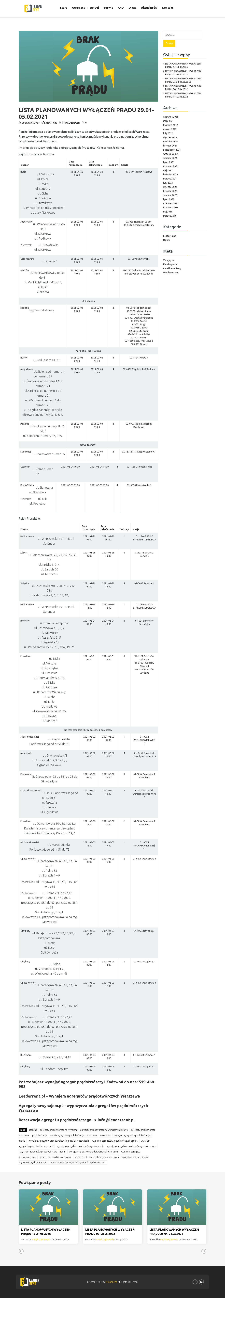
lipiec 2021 (168, 162)
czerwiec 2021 (170, 166)
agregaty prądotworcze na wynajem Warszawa (104, 1130)
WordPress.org (171, 272)
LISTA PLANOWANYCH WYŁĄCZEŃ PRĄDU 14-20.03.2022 (183, 95)
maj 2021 (167, 170)
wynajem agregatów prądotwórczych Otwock (80, 1146)
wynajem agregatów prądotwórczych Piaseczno (131, 1146)
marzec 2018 (170, 215)
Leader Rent (50, 122)
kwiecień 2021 (170, 174)
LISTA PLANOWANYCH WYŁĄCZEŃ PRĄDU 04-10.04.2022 (183, 88)
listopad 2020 (170, 191)
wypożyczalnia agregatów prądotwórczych (97, 1157)
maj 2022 (167, 121)
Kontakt (167, 7)
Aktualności (149, 7)
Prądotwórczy (39, 1135)
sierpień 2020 (170, 195)
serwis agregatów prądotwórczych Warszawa (73, 1135)
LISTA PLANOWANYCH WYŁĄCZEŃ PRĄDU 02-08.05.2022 (183, 73)
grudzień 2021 (170, 141)
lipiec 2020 (168, 199)
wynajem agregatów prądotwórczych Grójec (115, 1140)
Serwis (108, 7)
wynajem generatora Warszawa (55, 1157)
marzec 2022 (170, 129)
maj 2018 (167, 211)
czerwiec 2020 (170, 203)
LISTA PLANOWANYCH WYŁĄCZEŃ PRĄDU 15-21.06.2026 (183, 65)
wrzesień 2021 (171, 154)
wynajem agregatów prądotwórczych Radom (42, 1151)
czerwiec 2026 (170, 116)
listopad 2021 (170, 145)
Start (63, 7)
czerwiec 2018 (170, 207)
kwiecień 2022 (170, 125)
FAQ (121, 7)
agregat (33, 1130)
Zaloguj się (168, 260)
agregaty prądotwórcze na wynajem (58, 1130)
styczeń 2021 (170, 187)
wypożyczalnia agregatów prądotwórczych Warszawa (78, 1162)
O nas (132, 7)
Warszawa (105, 1135)
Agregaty (78, 7)
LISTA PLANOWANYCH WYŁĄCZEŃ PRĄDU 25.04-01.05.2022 (183, 80)
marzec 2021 (170, 178)
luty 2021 (168, 182)
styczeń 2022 (170, 137)
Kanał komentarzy (172, 268)
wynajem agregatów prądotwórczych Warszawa (93, 1151)
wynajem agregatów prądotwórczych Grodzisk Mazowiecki (59, 1140)
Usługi (94, 7)
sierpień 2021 (170, 158)
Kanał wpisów (170, 264)
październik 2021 (172, 149)
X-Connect (111, 1282)
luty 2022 (168, 133)
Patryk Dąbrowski (71, 122)
